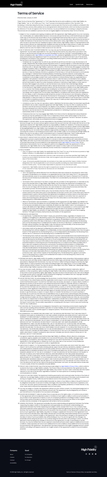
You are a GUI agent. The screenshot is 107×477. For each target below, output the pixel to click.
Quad (71, 4)
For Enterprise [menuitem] (28, 454)
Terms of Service (71, 472)
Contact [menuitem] (12, 460)
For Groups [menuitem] (28, 460)
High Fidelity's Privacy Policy (69, 366)
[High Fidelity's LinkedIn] (89, 454)
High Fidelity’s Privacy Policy (70, 142)
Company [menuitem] (13, 450)
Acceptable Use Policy (91, 472)
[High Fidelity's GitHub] (86, 454)
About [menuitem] (11, 454)
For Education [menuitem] (28, 457)
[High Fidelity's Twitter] (92, 454)
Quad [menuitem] (27, 450)
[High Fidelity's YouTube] (96, 454)
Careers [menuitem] (12, 457)
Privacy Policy (80, 472)
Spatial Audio (80, 4)
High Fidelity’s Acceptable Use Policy (46, 55)
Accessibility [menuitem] (13, 463)
